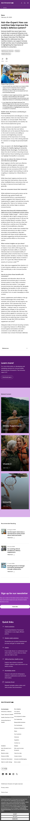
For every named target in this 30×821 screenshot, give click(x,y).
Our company (17, 709)
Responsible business (19, 722)
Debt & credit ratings (6, 762)
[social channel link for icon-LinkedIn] (3, 774)
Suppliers (16, 740)
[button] (24, 3)
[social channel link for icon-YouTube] (10, 774)
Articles (5, 7)
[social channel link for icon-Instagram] (13, 774)
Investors (3, 745)
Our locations (17, 734)
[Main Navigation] (28, 3)
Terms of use (4, 792)
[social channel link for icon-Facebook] (6, 774)
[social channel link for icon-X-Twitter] (17, 774)
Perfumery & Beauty (6, 711)
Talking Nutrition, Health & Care (14, 659)
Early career (17, 762)
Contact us (17, 743)
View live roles (18, 753)
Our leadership (18, 719)
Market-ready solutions (11, 638)
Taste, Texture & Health (7, 714)
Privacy (16, 808)
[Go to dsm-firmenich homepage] (7, 2)
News (15, 731)
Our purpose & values (19, 716)
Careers (16, 745)
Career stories (18, 756)
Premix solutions (9, 626)
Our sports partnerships (17, 712)
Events (7, 647)
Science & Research (19, 728)
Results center (5, 753)
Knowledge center (10, 670)
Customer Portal (9, 682)
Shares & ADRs (5, 756)
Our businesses (4, 709)
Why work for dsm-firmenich (19, 749)
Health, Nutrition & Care (7, 717)
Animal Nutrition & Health (6, 721)
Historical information (6, 759)
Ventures (16, 737)
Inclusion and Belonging (20, 759)
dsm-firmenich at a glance (6, 749)
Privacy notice (5, 787)
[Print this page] (6, 58)
